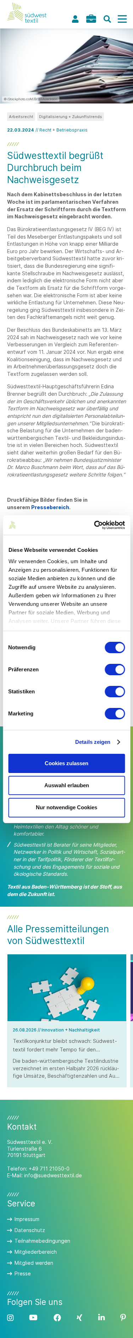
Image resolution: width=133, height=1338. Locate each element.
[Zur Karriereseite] (91, 19)
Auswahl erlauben (66, 785)
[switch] (115, 669)
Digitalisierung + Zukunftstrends (70, 116)
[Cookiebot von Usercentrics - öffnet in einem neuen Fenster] (95, 525)
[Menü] (122, 19)
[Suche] (107, 19)
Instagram (10, 1318)
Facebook (57, 1318)
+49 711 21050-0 (49, 1169)
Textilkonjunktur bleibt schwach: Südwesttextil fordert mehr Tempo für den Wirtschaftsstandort (65, 1050)
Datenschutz (30, 1230)
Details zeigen (92, 742)
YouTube (33, 1318)
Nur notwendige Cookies (66, 807)
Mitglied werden (34, 1263)
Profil (75, 19)
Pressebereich (50, 507)
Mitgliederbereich (36, 1252)
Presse (23, 1273)
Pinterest (123, 1318)
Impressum (27, 1219)
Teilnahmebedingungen (42, 1241)
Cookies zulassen (66, 763)
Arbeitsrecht (21, 116)
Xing (79, 1318)
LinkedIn (101, 1318)
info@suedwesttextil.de (53, 1175)
